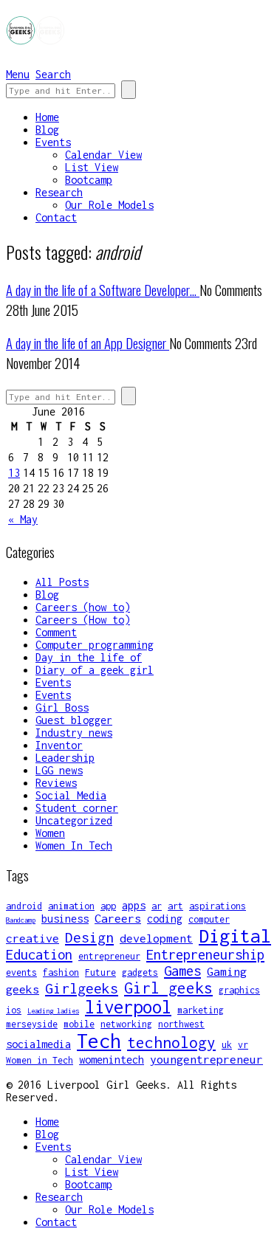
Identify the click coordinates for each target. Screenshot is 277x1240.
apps (134, 905)
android (24, 906)
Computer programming (94, 644)
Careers (118, 918)
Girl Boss (62, 707)
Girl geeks (168, 987)
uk (227, 1044)
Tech (99, 1041)
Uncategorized (73, 820)
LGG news (59, 770)
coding (164, 918)
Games (182, 970)
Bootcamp (88, 179)
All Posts (62, 582)
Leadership (65, 757)
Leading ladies (53, 1011)
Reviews (56, 782)
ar (156, 906)
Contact (56, 217)
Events (53, 142)
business (65, 918)
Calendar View (103, 154)
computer (209, 919)
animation (71, 906)
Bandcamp (20, 920)
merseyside (32, 1024)
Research (59, 192)
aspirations (217, 906)
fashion (61, 972)
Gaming (227, 971)
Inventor (59, 745)
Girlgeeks (81, 988)
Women (50, 833)
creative (32, 938)
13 (14, 472)
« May (23, 519)
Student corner (76, 808)
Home (47, 117)
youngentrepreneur (206, 1059)
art (175, 906)
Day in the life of (88, 657)
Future (100, 972)
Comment (56, 632)
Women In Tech (73, 845)
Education (39, 954)
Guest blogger (73, 720)
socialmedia (38, 1044)
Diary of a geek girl (94, 670)
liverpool (128, 1006)
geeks (22, 989)
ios (13, 1010)
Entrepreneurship (205, 954)
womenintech (111, 1059)
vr (243, 1044)
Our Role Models (109, 205)
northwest (181, 1024)
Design (89, 937)
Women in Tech (39, 1060)
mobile (79, 1024)
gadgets (140, 972)
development (156, 938)
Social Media (70, 795)
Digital (235, 935)
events (21, 972)
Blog (47, 129)
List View (91, 167)
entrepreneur (109, 956)
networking (126, 1024)
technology (171, 1042)
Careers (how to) (82, 607)
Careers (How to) (82, 619)
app (108, 906)
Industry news (73, 732)
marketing (200, 1010)
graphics (239, 990)
